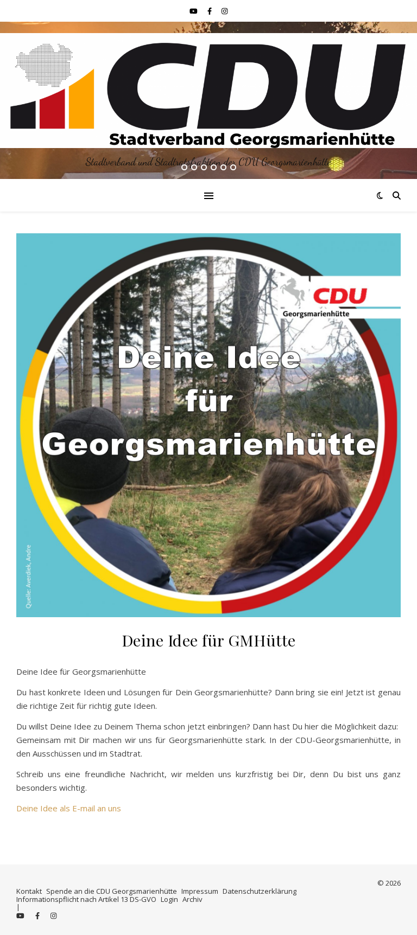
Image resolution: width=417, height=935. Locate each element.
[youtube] (194, 11)
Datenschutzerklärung (259, 891)
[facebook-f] (210, 11)
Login (169, 899)
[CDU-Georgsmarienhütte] (208, 90)
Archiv (192, 899)
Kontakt (29, 891)
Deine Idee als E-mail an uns (68, 808)
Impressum (199, 891)
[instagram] (225, 11)
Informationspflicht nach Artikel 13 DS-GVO (86, 899)
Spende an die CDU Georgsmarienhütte (111, 891)
